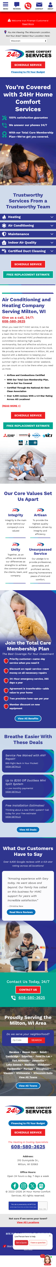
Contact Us (28, 989)
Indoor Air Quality (22, 242)
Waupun (8, 1072)
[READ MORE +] (11, 405)
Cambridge (12, 1056)
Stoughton (42, 1068)
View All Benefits (28, 718)
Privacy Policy (20, 1207)
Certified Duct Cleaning (27, 251)
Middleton (44, 1064)
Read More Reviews (21, 912)
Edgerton (27, 1056)
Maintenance (18, 234)
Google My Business (41, 1186)
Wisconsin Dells (43, 1072)
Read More (28, 24)
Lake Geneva (13, 1064)
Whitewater (23, 1072)
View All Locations (28, 1222)
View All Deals (28, 829)
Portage (28, 1068)
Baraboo (14, 1052)
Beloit (43, 1052)
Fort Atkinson (20, 1060)
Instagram (23, 1186)
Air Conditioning (21, 225)
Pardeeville (14, 1068)
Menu (5, 9)
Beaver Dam (29, 1052)
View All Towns (28, 1077)
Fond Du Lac (43, 1056)
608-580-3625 (28, 5)
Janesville (38, 1060)
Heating (14, 217)
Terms (44, 1208)
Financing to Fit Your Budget (28, 71)
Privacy (40, 1208)
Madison (29, 1064)
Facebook (14, 1186)
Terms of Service (29, 1207)
